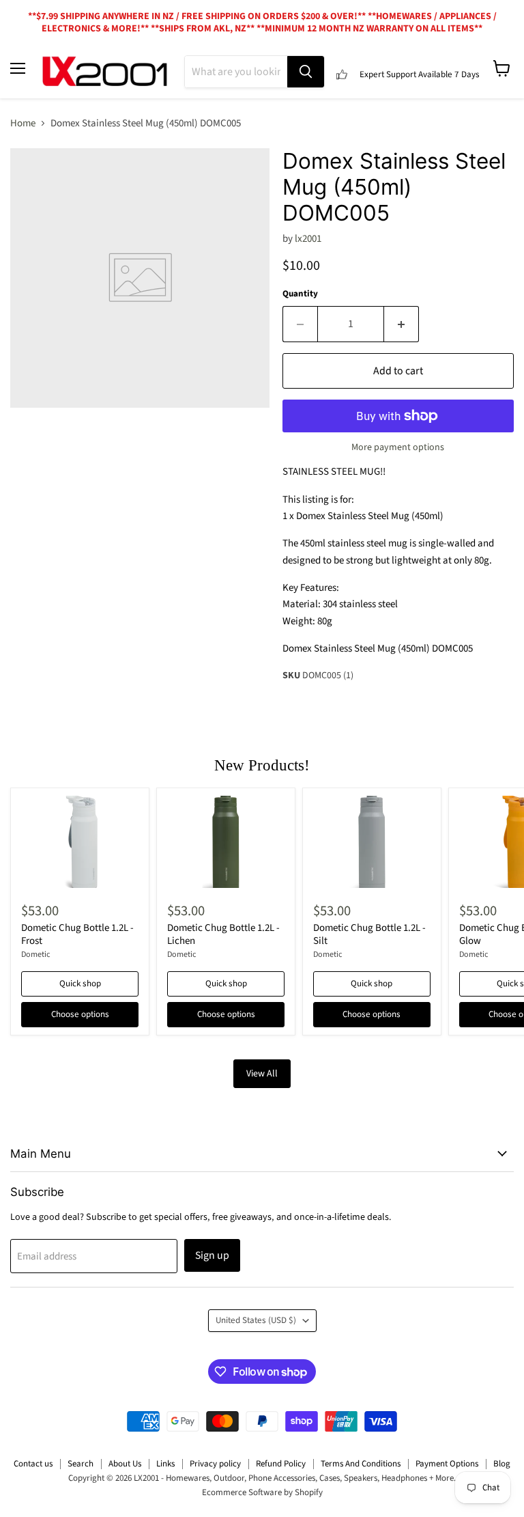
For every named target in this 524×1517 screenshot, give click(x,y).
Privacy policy (215, 1464)
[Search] (305, 71)
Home (22, 123)
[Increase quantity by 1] (401, 324)
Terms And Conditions (361, 1464)
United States (256, 1320)
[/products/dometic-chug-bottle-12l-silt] (371, 842)
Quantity (300, 294)
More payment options (397, 447)
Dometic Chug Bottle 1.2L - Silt (369, 935)
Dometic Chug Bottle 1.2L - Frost (77, 935)
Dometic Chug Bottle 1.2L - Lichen (223, 935)
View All (262, 1074)
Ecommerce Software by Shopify (262, 1492)
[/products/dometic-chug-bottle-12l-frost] (79, 842)
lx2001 (308, 239)
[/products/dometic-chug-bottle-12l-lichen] (225, 842)
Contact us (33, 1464)
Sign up (212, 1255)
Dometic (35, 954)
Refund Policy (281, 1464)
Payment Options (447, 1464)
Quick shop (80, 983)
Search (80, 1464)
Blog (501, 1464)
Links (165, 1464)
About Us (124, 1464)
